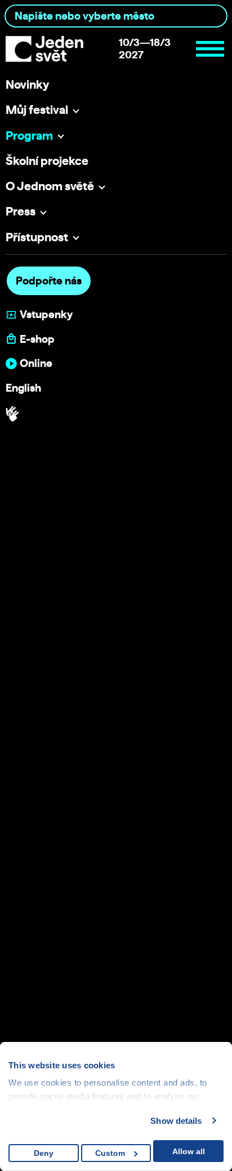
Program (29, 135)
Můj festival (37, 109)
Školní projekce (47, 160)
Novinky (27, 84)
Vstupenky (46, 314)
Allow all (188, 1151)
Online (36, 363)
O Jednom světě (50, 185)
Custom (110, 1153)
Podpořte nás (49, 280)
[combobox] (116, 15)
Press (20, 211)
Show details (176, 1121)
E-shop (37, 339)
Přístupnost (37, 237)
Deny (43, 1153)
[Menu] (210, 49)
